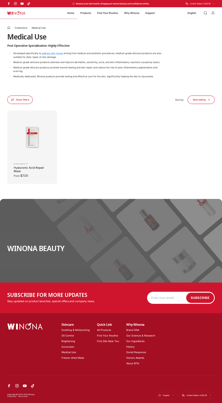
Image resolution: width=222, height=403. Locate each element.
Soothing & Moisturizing (75, 330)
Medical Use (68, 352)
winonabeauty (21, 164)
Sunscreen (67, 346)
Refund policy (23, 396)
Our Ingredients (135, 341)
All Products (104, 330)
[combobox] (200, 3)
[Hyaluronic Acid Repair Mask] (32, 136)
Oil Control (67, 335)
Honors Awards (135, 357)
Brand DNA (132, 330)
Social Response (136, 352)
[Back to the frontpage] (8, 27)
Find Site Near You (108, 341)
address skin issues (52, 53)
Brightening (68, 341)
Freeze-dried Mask (72, 357)
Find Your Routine (107, 335)
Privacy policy (11, 396)
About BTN (132, 363)
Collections (21, 27)
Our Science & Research (140, 335)
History (130, 346)
